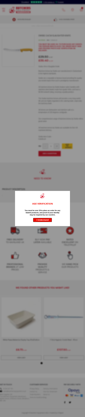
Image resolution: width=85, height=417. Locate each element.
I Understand (42, 220)
